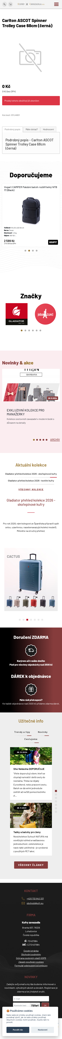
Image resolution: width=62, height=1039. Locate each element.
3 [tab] (33, 251)
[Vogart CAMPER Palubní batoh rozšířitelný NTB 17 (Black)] (31, 215)
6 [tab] (40, 330)
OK (45, 1005)
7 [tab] (42, 620)
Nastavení (42, 1030)
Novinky (43, 732)
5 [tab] (36, 330)
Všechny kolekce (31, 489)
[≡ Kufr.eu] (31, 4)
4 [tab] (36, 251)
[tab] (12, 129)
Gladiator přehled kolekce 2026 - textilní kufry (31, 480)
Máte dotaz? (32, 129)
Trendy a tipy (22, 732)
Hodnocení (48, 129)
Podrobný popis (12, 129)
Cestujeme (30, 739)
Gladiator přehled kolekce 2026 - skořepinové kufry (31, 473)
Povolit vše (18, 1030)
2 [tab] (29, 251)
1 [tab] (25, 251)
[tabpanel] (31, 215)
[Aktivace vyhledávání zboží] (4, 4)
